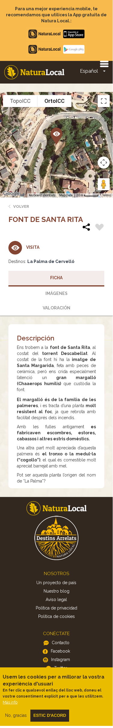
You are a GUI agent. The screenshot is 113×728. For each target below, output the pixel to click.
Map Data (66, 195)
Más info (10, 702)
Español (89, 71)
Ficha (56, 277)
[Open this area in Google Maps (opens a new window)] (11, 194)
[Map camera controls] (104, 163)
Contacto (60, 642)
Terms (106, 195)
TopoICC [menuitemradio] (20, 101)
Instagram (60, 659)
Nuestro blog (56, 591)
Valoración (56, 307)
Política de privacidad (56, 608)
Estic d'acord (49, 715)
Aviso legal (56, 599)
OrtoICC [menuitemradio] (54, 101)
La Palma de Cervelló (50, 261)
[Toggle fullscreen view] (104, 101)
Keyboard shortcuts (42, 195)
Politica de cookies (56, 616)
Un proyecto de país (56, 582)
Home (34, 72)
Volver (21, 206)
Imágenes (56, 293)
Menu (103, 63)
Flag (99, 228)
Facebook (60, 651)
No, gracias (16, 715)
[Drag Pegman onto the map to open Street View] (104, 184)
